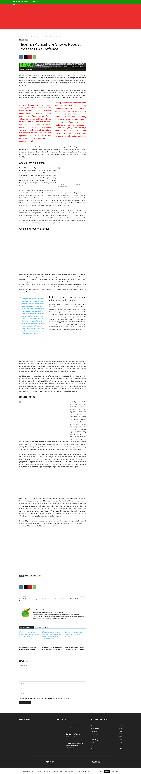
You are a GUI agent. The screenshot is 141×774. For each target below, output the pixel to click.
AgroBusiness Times (26, 53)
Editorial (27, 37)
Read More (114, 771)
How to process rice (72, 725)
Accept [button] (107, 771)
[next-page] (23, 653)
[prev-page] (20, 653)
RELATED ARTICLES (26, 627)
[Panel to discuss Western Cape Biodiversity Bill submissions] (29, 638)
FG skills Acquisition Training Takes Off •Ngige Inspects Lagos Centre (33, 600)
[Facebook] (21, 57)
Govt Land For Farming (73, 734)
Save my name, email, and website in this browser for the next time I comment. (46, 698)
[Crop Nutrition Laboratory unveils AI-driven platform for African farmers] (52, 638)
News (26, 39)
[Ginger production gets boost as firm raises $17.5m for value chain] (75, 638)
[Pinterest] (30, 57)
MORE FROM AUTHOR (41, 627)
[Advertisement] (52, 252)
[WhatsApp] (34, 57)
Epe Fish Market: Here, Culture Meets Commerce (70, 599)
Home (21, 37)
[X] (26, 57)
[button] (126, 1)
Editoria (27, 575)
